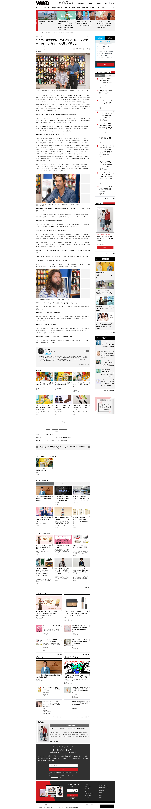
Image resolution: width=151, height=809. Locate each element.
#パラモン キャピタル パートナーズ (54, 437)
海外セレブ (101, 193)
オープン (48, 578)
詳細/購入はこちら (54, 741)
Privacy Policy (74, 775)
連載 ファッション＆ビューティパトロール (44, 615)
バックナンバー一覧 (109, 253)
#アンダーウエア (63, 429)
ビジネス (54, 8)
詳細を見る (105, 247)
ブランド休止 (57, 502)
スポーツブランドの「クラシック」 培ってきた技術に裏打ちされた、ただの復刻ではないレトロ (80, 571)
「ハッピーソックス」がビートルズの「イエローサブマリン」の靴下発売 (43, 407)
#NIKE (44, 650)
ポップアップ (48, 387)
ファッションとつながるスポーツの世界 (62, 546)
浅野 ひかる (74, 647)
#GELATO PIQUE (47, 713)
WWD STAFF (66, 619)
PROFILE (83, 351)
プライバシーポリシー (63, 772)
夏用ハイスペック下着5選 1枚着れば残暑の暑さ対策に (105, 139)
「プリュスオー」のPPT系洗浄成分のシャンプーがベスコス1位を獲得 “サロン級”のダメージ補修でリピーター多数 (107, 383)
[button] (113, 8)
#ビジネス (48, 429)
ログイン (113, 3)
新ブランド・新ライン (40, 387)
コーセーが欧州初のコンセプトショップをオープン (75, 447)
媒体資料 (100, 797)
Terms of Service (54, 777)
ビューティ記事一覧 (84, 654)
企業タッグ (45, 411)
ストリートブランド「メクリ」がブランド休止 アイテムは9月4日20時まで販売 (62, 498)
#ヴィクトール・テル (62, 440)
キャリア (87, 798)
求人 (99, 8)
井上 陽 (37, 412)
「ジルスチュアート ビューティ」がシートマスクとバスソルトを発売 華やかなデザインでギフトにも (80, 627)
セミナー (106, 3)
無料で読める (83, 551)
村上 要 (56, 412)
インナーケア (63, 525)
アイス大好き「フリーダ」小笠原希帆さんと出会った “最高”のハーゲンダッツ (43, 547)
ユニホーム (81, 576)
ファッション (39, 8)
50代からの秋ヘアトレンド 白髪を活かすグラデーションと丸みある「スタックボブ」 (84, 23)
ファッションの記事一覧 (83, 587)
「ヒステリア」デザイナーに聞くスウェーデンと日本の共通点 (80, 384)
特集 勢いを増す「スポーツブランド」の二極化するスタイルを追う (62, 551)
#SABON (74, 650)
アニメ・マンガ (39, 411)
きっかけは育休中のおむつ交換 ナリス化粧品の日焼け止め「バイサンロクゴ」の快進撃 (80, 520)
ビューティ (47, 8)
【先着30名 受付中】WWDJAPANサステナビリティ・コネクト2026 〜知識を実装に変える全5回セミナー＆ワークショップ (65, 25)
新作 (49, 411)
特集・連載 (85, 8)
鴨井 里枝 (45, 710)
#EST (65, 622)
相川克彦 (74, 412)
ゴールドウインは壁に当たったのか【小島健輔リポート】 (80, 497)
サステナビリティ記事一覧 (83, 717)
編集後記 (57, 629)
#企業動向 (56, 431)
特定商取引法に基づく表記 (103, 787)
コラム (78, 500)
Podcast (73, 679)
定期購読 (99, 3)
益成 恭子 (40, 51)
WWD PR (108, 332)
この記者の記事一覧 (83, 364)
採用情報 (100, 795)
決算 (44, 692)
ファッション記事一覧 (56, 654)
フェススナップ (102, 85)
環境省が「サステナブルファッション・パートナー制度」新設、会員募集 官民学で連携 (80, 703)
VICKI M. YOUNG (58, 388)
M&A (55, 387)
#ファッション (55, 429)
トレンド (56, 549)
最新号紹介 (104, 8)
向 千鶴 (65, 682)
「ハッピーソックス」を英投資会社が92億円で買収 (43, 469)
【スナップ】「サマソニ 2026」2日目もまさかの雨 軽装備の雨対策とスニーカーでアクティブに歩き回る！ (105, 127)
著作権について (101, 790)
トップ (86, 784)
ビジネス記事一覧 (57, 717)
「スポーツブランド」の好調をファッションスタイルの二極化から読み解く (67, 728)
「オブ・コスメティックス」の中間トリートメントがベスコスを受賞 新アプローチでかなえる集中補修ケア (107, 345)
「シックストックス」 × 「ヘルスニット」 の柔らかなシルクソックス (62, 407)
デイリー (100, 75)
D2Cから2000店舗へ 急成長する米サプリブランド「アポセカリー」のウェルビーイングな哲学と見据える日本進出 (62, 520)
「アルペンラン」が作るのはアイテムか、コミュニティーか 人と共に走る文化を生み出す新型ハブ (104, 292)
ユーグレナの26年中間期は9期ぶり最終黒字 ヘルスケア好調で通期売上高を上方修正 (51, 689)
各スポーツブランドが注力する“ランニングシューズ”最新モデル (80, 547)
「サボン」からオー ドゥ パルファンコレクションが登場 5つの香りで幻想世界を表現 (80, 641)
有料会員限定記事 (80, 3)
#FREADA (38, 620)
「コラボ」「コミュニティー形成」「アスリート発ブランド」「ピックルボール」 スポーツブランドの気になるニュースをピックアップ (43, 572)
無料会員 (100, 38)
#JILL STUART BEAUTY (77, 636)
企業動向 (44, 46)
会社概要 (100, 792)
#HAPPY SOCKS (49, 434)
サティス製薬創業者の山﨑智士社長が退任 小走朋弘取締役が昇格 (43, 498)
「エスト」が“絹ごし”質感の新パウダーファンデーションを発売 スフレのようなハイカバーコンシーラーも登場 (76, 613)
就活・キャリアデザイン (63, 8)
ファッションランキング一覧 (107, 198)
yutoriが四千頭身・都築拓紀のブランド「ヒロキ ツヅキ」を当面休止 (105, 92)
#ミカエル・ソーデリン (51, 440)
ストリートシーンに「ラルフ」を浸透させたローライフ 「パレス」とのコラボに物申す (50, 447)
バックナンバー (90, 3)
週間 (110, 75)
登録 (105, 64)
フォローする (48, 353)
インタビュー (39, 46)
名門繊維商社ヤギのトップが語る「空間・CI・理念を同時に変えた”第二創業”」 (104, 308)
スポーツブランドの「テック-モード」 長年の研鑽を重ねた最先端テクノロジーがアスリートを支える (62, 571)
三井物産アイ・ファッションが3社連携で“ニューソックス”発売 (80, 407)
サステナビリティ (76, 8)
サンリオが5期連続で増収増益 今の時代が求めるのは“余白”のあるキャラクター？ (44, 519)
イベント (101, 168)
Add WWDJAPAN (79, 48)
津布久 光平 (45, 647)
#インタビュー (49, 431)
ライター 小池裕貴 (39, 617)
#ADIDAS (45, 634)
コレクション (93, 8)
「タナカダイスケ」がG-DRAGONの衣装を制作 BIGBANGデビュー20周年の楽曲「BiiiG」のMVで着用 (105, 176)
